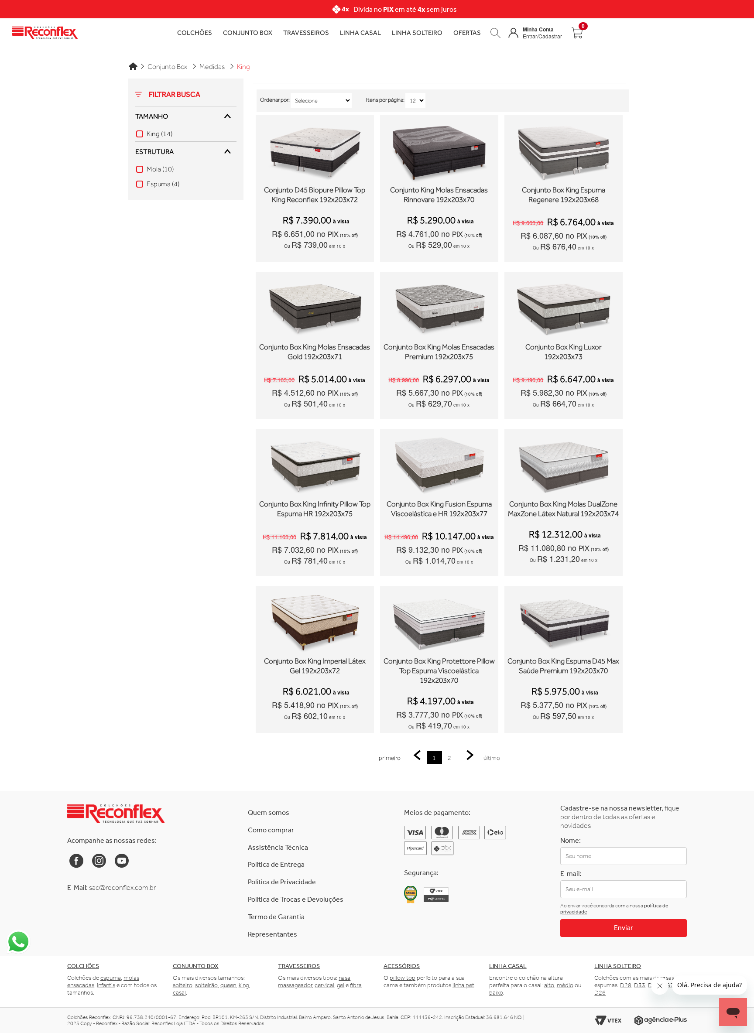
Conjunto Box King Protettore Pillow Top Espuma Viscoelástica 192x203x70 (439, 670)
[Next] (587, 9)
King (243, 67)
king (244, 985)
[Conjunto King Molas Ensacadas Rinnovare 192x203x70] (439, 150)
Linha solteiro (617, 966)
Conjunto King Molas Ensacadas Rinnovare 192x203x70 (439, 195)
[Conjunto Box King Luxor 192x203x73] (563, 307)
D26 (600, 992)
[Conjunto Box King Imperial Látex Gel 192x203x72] (315, 622)
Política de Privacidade (282, 882)
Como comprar (271, 830)
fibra (356, 985)
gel (340, 985)
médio (565, 985)
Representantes (272, 934)
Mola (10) (160, 169)
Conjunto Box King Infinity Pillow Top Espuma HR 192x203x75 (314, 509)
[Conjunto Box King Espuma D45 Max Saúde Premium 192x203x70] (563, 622)
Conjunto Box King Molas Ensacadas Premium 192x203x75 (439, 352)
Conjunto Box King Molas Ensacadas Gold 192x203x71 (314, 352)
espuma (110, 978)
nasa (344, 978)
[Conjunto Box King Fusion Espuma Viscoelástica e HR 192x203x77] (439, 465)
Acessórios (402, 966)
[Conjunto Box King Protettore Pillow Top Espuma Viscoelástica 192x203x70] (439, 622)
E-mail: (570, 873)
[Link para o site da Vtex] (608, 1021)
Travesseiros (306, 32)
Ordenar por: (275, 99)
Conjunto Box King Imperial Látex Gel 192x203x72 (315, 666)
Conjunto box (196, 966)
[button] (535, 32)
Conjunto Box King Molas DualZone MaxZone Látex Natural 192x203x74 (563, 509)
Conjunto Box (247, 32)
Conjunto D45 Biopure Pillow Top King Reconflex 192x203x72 (314, 195)
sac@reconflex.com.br (122, 887)
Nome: (570, 840)
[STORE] (136, 32)
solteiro (182, 985)
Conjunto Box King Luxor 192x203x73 (563, 352)
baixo (496, 992)
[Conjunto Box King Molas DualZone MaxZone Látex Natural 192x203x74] (563, 465)
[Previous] (167, 9)
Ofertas (467, 32)
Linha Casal (360, 32)
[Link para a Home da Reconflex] (116, 813)
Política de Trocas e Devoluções (295, 899)
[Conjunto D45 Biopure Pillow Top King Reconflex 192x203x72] (315, 150)
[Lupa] (495, 32)
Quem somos (268, 812)
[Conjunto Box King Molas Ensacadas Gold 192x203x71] (315, 307)
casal (179, 992)
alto (549, 985)
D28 (625, 985)
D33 (639, 985)
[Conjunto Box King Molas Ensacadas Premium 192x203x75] (439, 307)
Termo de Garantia (276, 917)
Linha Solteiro (417, 32)
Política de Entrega (276, 864)
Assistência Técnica (278, 847)
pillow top (402, 978)
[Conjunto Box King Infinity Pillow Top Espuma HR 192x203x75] (315, 465)
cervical (324, 985)
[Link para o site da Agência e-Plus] (660, 1021)
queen (228, 985)
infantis (106, 985)
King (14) (159, 134)
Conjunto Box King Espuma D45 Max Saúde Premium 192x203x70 (563, 666)
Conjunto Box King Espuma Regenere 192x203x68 (563, 195)
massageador (295, 985)
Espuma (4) (163, 184)
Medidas (212, 67)
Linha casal (508, 966)
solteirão (206, 985)
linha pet (463, 985)
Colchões (194, 32)
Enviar (623, 928)
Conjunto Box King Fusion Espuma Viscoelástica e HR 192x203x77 (439, 509)
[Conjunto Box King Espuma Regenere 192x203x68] (563, 150)
